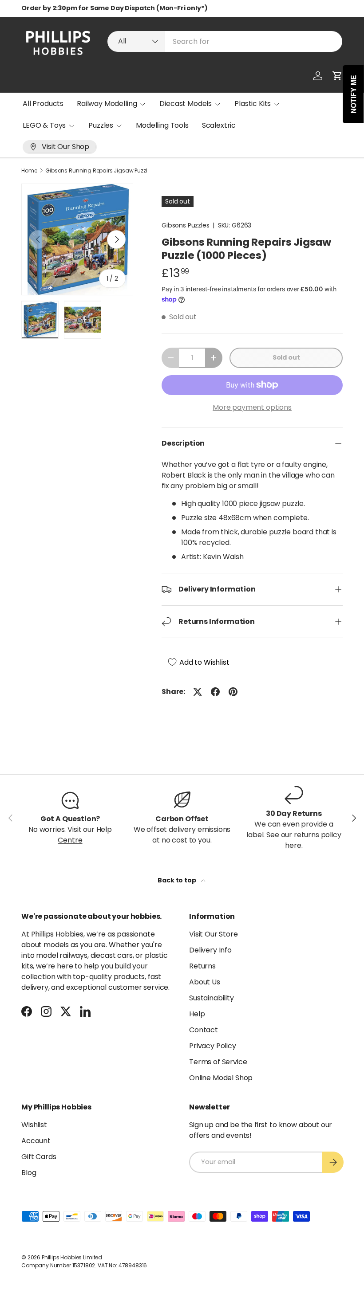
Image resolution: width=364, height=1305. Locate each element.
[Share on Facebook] (215, 692)
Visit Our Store (213, 934)
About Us (204, 982)
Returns (202, 966)
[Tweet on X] (197, 692)
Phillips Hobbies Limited (72, 1257)
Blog (28, 1173)
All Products (43, 103)
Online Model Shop (221, 1078)
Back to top (177, 880)
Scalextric (219, 125)
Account (36, 1141)
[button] (337, 76)
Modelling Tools (162, 125)
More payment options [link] (252, 407)
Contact (203, 1030)
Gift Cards (38, 1157)
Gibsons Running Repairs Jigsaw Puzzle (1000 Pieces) (98, 170)
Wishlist (34, 1125)
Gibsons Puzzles (186, 225)
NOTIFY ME (353, 94)
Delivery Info (210, 950)
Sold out (286, 357)
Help (197, 1014)
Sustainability (211, 998)
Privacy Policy (212, 1046)
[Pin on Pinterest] (233, 692)
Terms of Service (218, 1062)
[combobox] (224, 41)
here (293, 845)
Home (29, 170)
